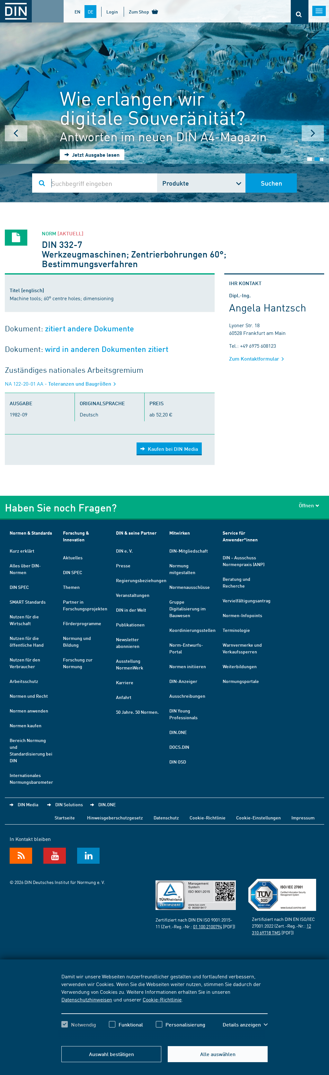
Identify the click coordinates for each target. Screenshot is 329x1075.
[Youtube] (54, 856)
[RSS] (21, 856)
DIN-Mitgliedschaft (188, 551)
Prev (16, 133)
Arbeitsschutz (24, 681)
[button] (245, 1024)
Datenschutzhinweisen (86, 999)
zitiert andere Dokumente (89, 328)
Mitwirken (179, 533)
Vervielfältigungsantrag (247, 600)
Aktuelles (73, 557)
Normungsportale (241, 681)
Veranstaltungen (132, 595)
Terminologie (236, 630)
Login (112, 11)
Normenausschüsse (189, 587)
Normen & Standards (31, 533)
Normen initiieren (187, 666)
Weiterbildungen (240, 666)
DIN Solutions (69, 804)
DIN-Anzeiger (183, 681)
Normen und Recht (29, 696)
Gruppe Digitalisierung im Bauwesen (187, 608)
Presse (123, 565)
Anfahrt (123, 697)
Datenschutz (166, 817)
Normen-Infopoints (242, 615)
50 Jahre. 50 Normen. (137, 712)
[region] (164, 1006)
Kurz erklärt (22, 551)
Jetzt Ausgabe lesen (95, 155)
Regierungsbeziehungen (141, 580)
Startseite (65, 817)
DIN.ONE (178, 732)
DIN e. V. (124, 551)
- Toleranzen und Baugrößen (58, 383)
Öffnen (306, 505)
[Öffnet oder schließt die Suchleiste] (299, 12)
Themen (71, 587)
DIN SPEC (19, 587)
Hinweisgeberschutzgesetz (115, 817)
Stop (321, 159)
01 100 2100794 (207, 926)
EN (77, 11)
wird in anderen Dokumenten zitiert (106, 349)
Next (313, 133)
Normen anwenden (29, 710)
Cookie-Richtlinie (162, 999)
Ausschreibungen (187, 696)
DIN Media (28, 804)
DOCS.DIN (179, 747)
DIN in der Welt (131, 610)
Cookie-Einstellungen (258, 817)
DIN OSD (177, 762)
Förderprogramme (82, 623)
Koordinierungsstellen (192, 630)
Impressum (303, 817)
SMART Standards (28, 602)
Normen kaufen (25, 725)
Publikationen (130, 624)
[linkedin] (88, 856)
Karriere (124, 682)
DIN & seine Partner (136, 533)
